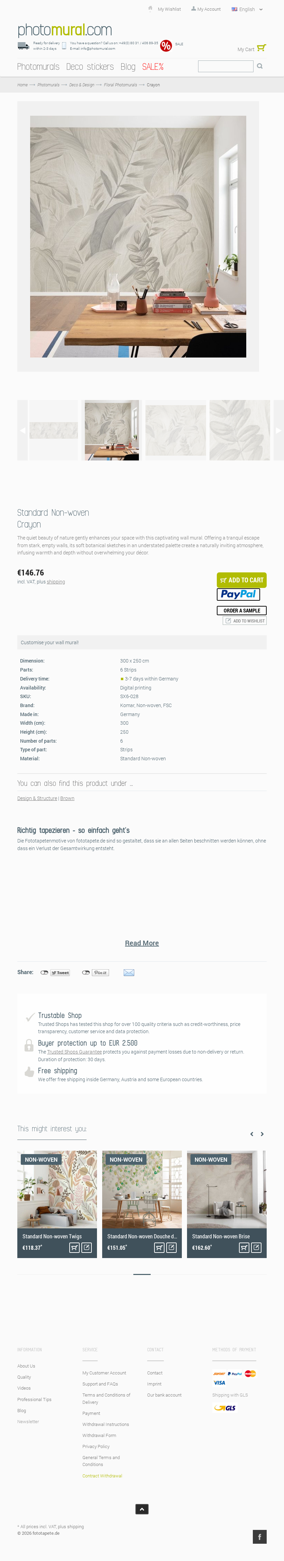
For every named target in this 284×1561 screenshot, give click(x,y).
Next (262, 1134)
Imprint (154, 1384)
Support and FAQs (100, 1384)
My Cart (246, 49)
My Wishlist (169, 9)
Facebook (260, 1537)
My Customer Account (104, 1373)
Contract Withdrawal (102, 1476)
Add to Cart (74, 1248)
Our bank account (164, 1395)
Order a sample (242, 610)
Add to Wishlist (249, 621)
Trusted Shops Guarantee (74, 1051)
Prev (251, 1134)
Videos (24, 1388)
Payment (91, 1413)
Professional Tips (34, 1399)
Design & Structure (37, 798)
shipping (56, 581)
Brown (67, 798)
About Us (26, 1366)
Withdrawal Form (99, 1435)
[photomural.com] (65, 30)
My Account (209, 9)
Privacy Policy (95, 1446)
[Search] (260, 66)
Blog (21, 1410)
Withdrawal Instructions (105, 1424)
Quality (24, 1377)
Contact (154, 1373)
